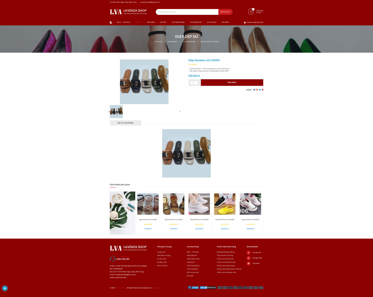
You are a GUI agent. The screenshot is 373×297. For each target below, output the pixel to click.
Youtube (256, 263)
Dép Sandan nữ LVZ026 (148, 219)
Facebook (257, 252)
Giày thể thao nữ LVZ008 (224, 219)
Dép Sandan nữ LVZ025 (174, 219)
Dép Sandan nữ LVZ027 (250, 219)
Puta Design (156, 288)
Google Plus (257, 258)
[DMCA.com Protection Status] (208, 288)
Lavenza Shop (120, 288)
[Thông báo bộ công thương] (194, 288)
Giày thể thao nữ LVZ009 (199, 219)
